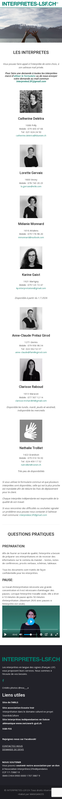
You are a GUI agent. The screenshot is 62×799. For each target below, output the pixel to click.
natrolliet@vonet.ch (31, 464)
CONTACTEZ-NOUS (12, 745)
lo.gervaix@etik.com (31, 186)
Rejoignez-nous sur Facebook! (19, 739)
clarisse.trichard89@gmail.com (31, 400)
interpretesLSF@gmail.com (33, 514)
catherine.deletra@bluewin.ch (31, 135)
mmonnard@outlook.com (31, 237)
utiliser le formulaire (24, 76)
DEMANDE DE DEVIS (13, 749)
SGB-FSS (7, 728)
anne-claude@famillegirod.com (31, 352)
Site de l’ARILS (10, 702)
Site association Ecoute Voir (18, 707)
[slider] (30, 629)
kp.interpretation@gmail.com (31, 288)
